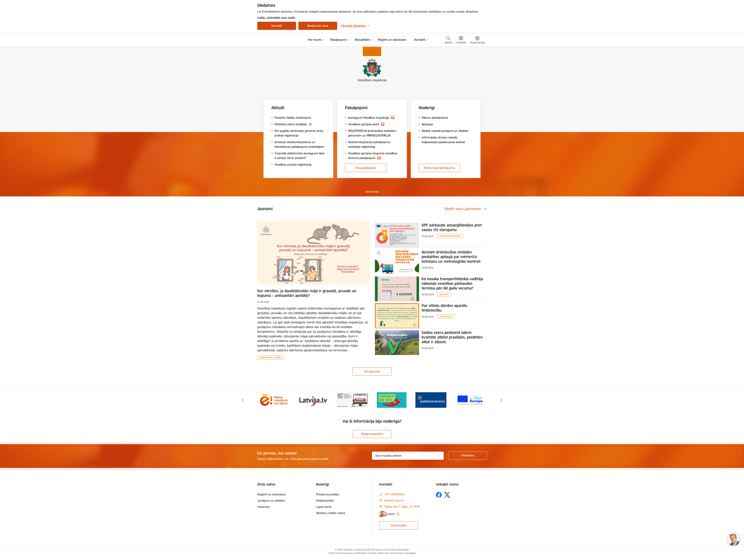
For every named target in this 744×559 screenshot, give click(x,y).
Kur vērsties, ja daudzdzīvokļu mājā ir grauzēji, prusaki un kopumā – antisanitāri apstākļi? (306, 293)
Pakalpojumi (356, 107)
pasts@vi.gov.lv (394, 500)
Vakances (263, 507)
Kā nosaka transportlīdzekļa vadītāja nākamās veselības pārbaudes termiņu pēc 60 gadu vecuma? (452, 283)
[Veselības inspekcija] (278, 40)
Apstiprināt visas (317, 26)
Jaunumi (444, 294)
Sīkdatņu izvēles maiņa (330, 513)
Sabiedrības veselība (271, 357)
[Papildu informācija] (398, 513)
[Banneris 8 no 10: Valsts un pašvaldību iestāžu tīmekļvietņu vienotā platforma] (352, 400)
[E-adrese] (387, 514)
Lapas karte (323, 507)
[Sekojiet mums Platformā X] (447, 495)
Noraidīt (276, 26)
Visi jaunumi (372, 371)
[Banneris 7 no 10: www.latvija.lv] (313, 400)
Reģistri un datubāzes (271, 494)
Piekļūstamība (325, 500)
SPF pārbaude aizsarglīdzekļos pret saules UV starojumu (452, 227)
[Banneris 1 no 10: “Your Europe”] (470, 400)
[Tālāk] (501, 400)
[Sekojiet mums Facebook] (439, 495)
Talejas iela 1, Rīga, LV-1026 (402, 506)
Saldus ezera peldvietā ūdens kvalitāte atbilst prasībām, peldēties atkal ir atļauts (452, 337)
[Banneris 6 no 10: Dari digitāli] (274, 400)
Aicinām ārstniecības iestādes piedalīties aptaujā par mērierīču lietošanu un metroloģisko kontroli (451, 257)
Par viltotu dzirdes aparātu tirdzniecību (444, 308)
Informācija (446, 316)
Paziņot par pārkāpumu (439, 168)
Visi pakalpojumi (365, 168)
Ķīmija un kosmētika (450, 235)
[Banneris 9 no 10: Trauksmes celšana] (391, 400)
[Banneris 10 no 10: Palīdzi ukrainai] (430, 400)
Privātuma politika (327, 494)
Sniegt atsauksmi (372, 434)
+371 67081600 (394, 494)
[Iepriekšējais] (242, 400)
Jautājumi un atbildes (271, 500)
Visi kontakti (398, 525)
